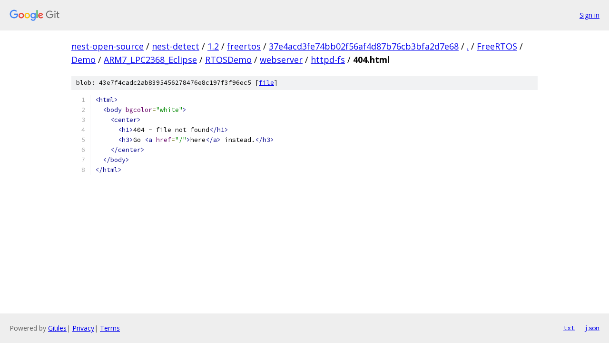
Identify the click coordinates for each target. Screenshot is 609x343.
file (266, 83)
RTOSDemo (228, 59)
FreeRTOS (497, 46)
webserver (281, 59)
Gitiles (57, 328)
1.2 (213, 46)
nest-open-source (107, 46)
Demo (83, 59)
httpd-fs (328, 59)
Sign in (589, 15)
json (591, 327)
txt (569, 327)
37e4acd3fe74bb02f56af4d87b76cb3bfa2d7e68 (364, 46)
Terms (110, 328)
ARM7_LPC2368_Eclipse (150, 59)
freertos (244, 46)
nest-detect (175, 46)
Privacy (83, 328)
